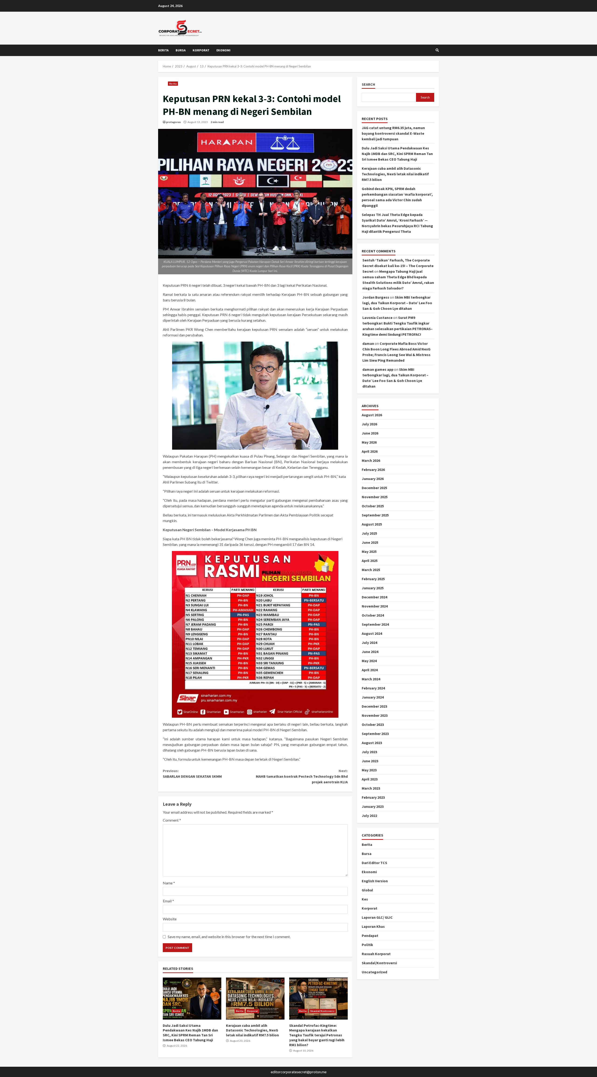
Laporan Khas (373, 926)
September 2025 (375, 515)
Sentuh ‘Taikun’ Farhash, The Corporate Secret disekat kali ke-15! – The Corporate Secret (398, 266)
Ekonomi (223, 50)
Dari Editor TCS (374, 862)
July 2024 (369, 642)
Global (367, 890)
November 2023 (375, 715)
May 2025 (369, 551)
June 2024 (370, 652)
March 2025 (371, 570)
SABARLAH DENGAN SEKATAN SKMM (192, 773)
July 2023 (369, 752)
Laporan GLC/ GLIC (377, 917)
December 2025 (374, 488)
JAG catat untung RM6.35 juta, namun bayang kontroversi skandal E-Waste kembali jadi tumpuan (393, 133)
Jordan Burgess (375, 297)
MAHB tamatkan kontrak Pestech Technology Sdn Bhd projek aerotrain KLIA (301, 776)
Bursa (181, 50)
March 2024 (371, 679)
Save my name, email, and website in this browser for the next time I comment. (229, 936)
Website (170, 919)
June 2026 (370, 433)
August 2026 (372, 415)
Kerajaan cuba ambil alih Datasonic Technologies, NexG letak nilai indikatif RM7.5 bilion (255, 999)
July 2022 (369, 815)
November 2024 (375, 606)
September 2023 (375, 733)
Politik (367, 944)
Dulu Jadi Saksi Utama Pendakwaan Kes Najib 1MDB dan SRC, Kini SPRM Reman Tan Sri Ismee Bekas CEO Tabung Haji (192, 999)
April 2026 (370, 451)
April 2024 (370, 670)
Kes (365, 899)
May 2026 (369, 442)
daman (368, 343)
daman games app (377, 369)
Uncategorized (374, 972)
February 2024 (373, 688)
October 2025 (373, 506)
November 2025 (375, 497)
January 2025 (373, 588)
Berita (163, 50)
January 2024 (373, 697)
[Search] (437, 50)
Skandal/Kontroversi (322, 1011)
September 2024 (375, 624)
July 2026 (369, 424)
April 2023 (370, 779)
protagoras (173, 122)
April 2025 (370, 560)
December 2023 (374, 706)
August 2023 (372, 743)
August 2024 (372, 633)
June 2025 (370, 542)
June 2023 (370, 761)
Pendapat (370, 935)
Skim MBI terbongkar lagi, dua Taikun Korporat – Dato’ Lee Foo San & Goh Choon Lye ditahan (397, 303)
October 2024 (373, 615)
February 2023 (373, 797)
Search (368, 84)
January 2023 (373, 806)
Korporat (201, 50)
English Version (375, 881)
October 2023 (373, 724)
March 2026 (371, 460)
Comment (172, 820)
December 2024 (374, 597)
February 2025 (373, 579)
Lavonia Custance (377, 317)
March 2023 (371, 788)
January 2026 (373, 479)
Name (169, 883)
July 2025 (369, 533)
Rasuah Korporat (376, 953)
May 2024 (369, 661)
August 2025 (372, 524)
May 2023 (369, 770)
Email (168, 901)
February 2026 (373, 469)
